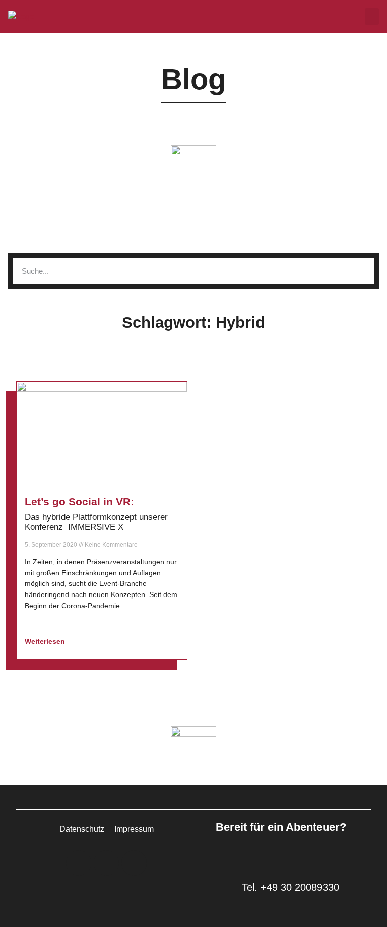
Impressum (134, 829)
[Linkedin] (78, 863)
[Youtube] (134, 863)
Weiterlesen (46, 641)
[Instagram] (106, 863)
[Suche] (361, 271)
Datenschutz (81, 829)
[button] (372, 16)
